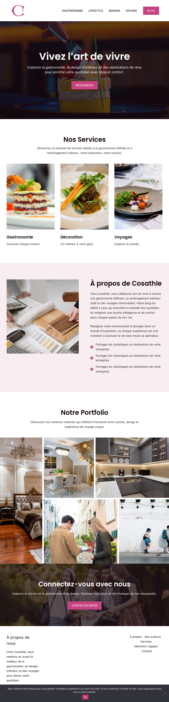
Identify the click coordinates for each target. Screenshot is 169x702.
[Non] (165, 693)
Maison (114, 10)
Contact (147, 651)
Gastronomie (72, 10)
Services (146, 641)
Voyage (131, 10)
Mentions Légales (146, 646)
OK (85, 697)
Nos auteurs (153, 636)
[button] (151, 11)
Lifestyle (95, 10)
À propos (136, 636)
